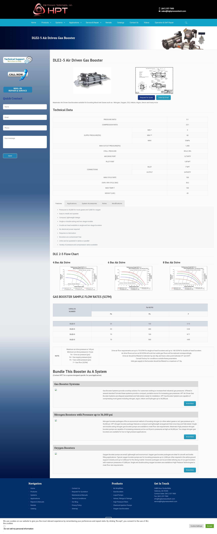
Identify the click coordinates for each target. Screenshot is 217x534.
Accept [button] (209, 526)
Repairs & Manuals (37, 502)
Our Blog (75, 502)
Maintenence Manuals (80, 495)
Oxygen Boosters (64, 447)
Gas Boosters (118, 492)
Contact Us (76, 488)
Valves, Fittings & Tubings (122, 498)
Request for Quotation (80, 492)
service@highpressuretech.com (165, 501)
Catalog (33, 509)
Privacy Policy (77, 505)
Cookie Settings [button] (196, 526)
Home (33, 488)
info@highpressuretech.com (164, 499)
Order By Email (163, 97)
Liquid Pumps (118, 495)
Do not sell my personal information (18, 529)
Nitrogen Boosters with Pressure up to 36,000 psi (83, 414)
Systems (34, 495)
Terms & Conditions (79, 498)
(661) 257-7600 (170, 493)
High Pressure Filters (120, 502)
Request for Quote (146, 97)
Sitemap (75, 509)
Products (34, 492)
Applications (35, 498)
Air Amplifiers (118, 488)
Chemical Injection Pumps (122, 505)
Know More (190, 403)
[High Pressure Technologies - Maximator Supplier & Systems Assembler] (52, 9)
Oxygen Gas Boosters (121, 509)
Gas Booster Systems (67, 384)
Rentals (33, 505)
